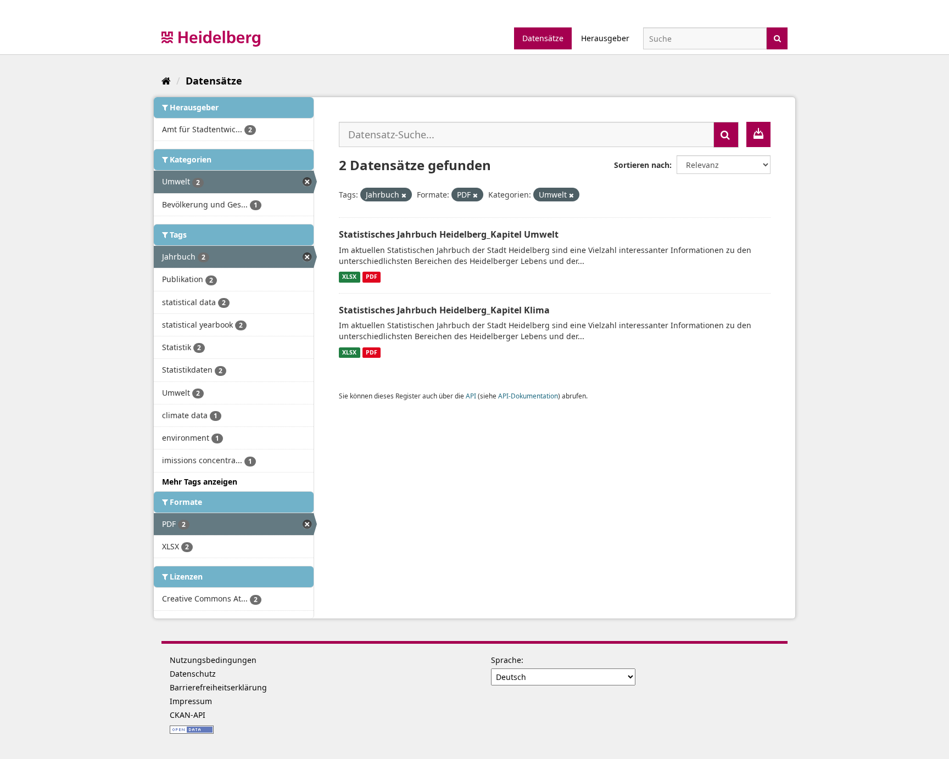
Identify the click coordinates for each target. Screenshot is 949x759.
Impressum (191, 701)
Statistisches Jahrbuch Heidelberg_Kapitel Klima (444, 310)
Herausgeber (605, 38)
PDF (371, 277)
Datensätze (542, 38)
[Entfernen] (403, 195)
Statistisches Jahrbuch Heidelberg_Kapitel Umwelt (449, 234)
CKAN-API (187, 715)
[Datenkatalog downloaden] (758, 134)
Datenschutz (193, 673)
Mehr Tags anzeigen (199, 481)
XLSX (349, 277)
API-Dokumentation (528, 395)
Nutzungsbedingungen (213, 660)
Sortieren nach (641, 165)
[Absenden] (777, 37)
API (471, 395)
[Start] (166, 80)
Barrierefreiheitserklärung (218, 687)
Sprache (506, 660)
